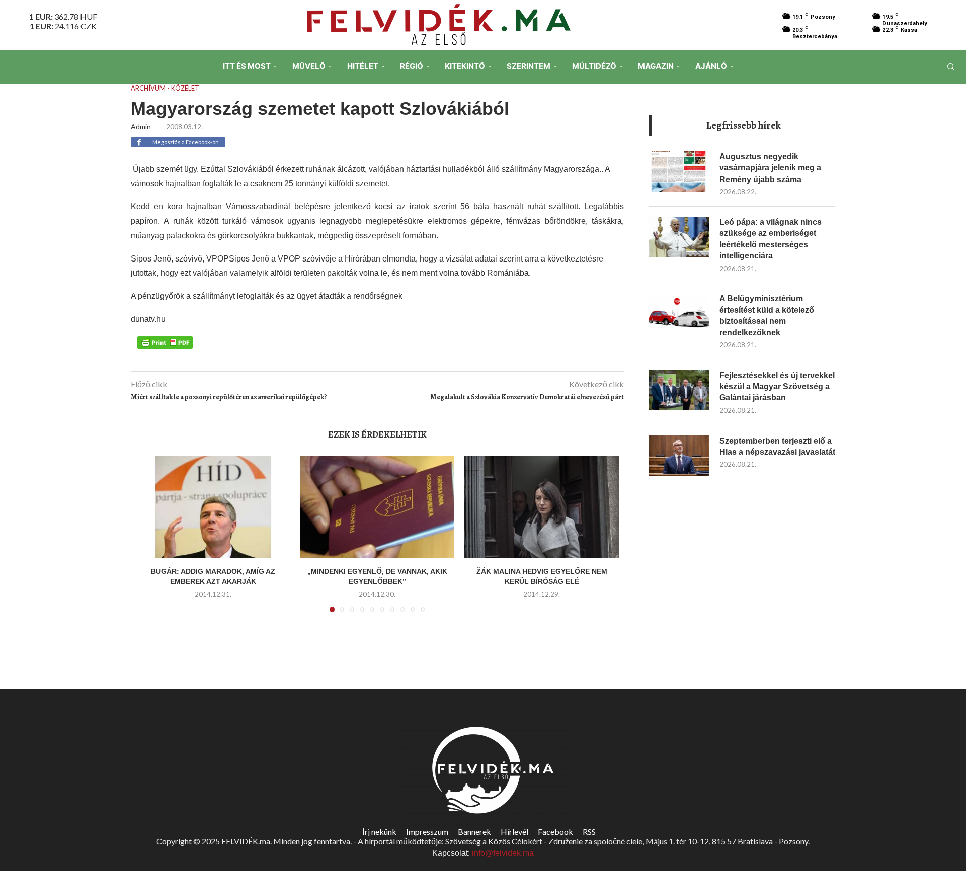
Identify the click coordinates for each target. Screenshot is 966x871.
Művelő (309, 66)
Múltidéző (594, 66)
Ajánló (711, 66)
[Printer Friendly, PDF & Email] (165, 342)
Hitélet (362, 66)
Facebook (555, 831)
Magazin (656, 66)
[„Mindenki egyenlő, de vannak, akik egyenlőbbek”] (377, 507)
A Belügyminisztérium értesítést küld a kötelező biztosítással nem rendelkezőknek (766, 315)
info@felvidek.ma (503, 853)
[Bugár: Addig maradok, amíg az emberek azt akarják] (213, 507)
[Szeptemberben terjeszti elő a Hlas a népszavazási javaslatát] (679, 456)
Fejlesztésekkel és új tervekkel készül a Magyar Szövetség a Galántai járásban (777, 386)
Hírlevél (514, 831)
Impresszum (427, 831)
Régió (411, 66)
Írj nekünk (379, 831)
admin (141, 126)
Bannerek (474, 831)
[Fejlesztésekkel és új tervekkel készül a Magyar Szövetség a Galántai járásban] (679, 390)
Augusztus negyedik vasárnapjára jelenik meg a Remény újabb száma (770, 168)
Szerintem (528, 66)
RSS (589, 831)
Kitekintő (465, 66)
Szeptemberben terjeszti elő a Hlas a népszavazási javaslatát (777, 446)
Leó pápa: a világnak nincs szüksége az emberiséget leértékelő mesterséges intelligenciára (770, 239)
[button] (149, 539)
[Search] (951, 67)
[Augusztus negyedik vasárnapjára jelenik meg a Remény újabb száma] (679, 171)
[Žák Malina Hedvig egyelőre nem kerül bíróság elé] (541, 507)
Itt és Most (247, 66)
